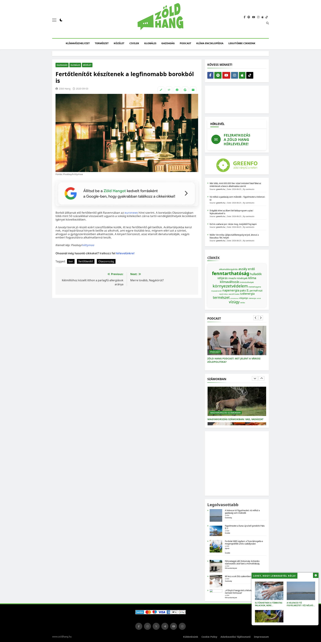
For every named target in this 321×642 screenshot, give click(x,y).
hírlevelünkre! (124, 253)
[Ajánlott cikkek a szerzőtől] (161, 90)
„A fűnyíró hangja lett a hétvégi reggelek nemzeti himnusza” (243, 591)
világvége (243, 298)
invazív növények (238, 278)
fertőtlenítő (85, 261)
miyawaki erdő (216, 291)
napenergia (230, 290)
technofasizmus (234, 298)
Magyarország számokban (225, 412)
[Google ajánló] (185, 90)
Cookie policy (209, 636)
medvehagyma (254, 287)
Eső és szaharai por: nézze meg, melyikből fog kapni (233, 224)
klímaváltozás (229, 282)
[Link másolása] (169, 90)
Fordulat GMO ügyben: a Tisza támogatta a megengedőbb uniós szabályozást (244, 542)
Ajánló (227, 548)
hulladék (256, 274)
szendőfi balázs (234, 294)
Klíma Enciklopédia (209, 43)
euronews (132, 213)
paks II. (244, 290)
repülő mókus (223, 294)
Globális (150, 43)
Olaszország (106, 261)
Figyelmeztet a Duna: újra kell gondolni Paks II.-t (245, 527)
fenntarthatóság (230, 273)
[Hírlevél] (193, 90)
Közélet (119, 43)
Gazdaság (168, 43)
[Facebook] (177, 90)
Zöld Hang (65, 88)
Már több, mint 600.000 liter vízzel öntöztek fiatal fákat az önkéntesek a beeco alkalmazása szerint (235, 184)
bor (71, 261)
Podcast (185, 43)
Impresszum (261, 636)
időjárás (223, 278)
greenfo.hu (220, 189)
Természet (102, 43)
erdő (251, 269)
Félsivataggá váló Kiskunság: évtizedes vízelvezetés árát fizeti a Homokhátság (242, 562)
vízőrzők (259, 298)
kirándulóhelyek (247, 282)
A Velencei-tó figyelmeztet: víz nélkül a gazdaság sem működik (300, 605)
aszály (242, 269)
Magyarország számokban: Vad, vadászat (235, 419)
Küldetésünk (190, 636)
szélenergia (247, 293)
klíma (252, 278)
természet (221, 297)
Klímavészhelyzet (78, 43)
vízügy (234, 301)
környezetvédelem (230, 286)
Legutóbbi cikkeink (241, 43)
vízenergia (252, 298)
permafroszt (256, 290)
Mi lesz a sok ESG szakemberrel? (239, 576)
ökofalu (242, 303)
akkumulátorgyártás (228, 269)
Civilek (134, 43)
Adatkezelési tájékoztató (236, 636)
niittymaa (88, 245)
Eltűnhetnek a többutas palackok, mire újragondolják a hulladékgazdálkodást (268, 606)
